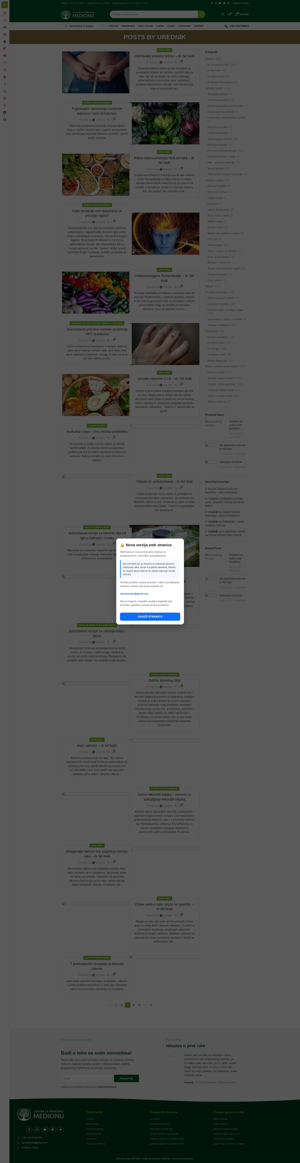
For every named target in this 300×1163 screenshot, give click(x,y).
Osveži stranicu (150, 616)
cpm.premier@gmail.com (134, 593)
